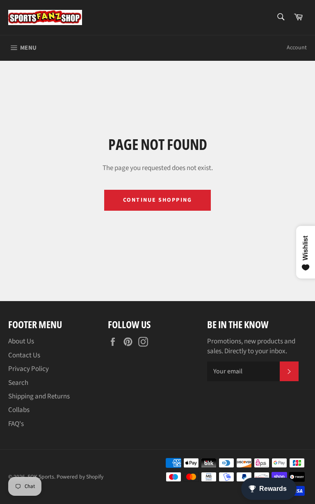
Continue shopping (157, 200)
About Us (21, 341)
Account (297, 48)
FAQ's (16, 424)
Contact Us (24, 355)
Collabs (19, 410)
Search (18, 383)
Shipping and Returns (39, 396)
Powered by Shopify (80, 477)
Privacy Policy (28, 369)
